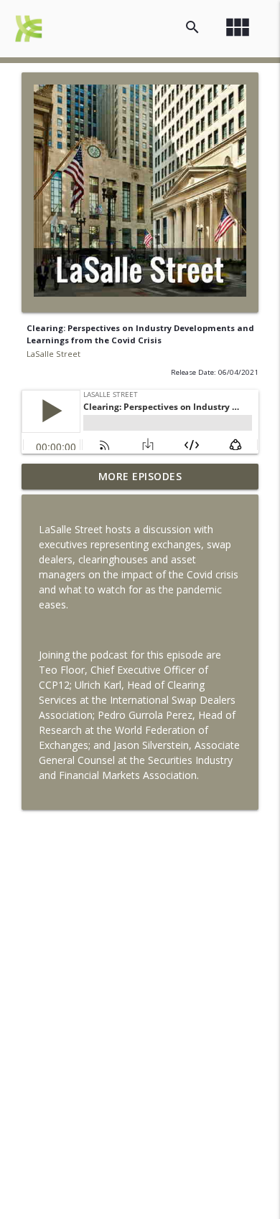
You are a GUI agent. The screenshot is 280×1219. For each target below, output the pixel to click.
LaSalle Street (53, 353)
